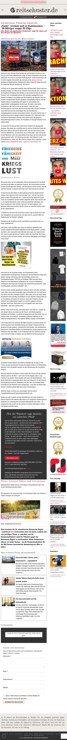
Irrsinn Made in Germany (8, 23)
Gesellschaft (30, 23)
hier (12, 532)
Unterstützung (18, 734)
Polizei (35, 23)
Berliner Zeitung (37, 80)
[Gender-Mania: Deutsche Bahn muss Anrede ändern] (24, 585)
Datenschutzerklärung (37, 735)
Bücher (31, 734)
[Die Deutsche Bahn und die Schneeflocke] (24, 608)
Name (5, 671)
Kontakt (36, 734)
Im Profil (11, 734)
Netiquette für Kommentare (46, 734)
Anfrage (28, 468)
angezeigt (38, 425)
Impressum (27, 735)
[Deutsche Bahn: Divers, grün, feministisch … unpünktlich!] (24, 565)
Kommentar (7, 656)
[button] (2, 10)
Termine (26, 734)
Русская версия (59, 734)
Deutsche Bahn (22, 23)
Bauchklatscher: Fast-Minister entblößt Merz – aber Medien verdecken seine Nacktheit (57, 110)
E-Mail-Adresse (8, 679)
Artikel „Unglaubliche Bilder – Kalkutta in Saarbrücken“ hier (23, 142)
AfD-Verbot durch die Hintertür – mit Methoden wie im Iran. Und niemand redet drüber (57, 151)
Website (5, 687)
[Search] (65, 10)
